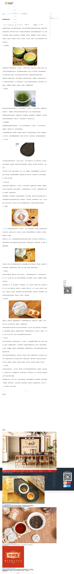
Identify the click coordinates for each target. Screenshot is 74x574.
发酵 (38, 239)
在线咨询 (64, 284)
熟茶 (11, 239)
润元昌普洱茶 (8, 13)
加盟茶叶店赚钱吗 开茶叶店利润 (7, 472)
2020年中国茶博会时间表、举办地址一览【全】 (9, 543)
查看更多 (18, 573)
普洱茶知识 (13, 13)
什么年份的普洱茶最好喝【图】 (6, 504)
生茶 (8, 239)
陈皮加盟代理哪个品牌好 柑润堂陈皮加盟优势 (8, 568)
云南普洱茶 (5, 228)
